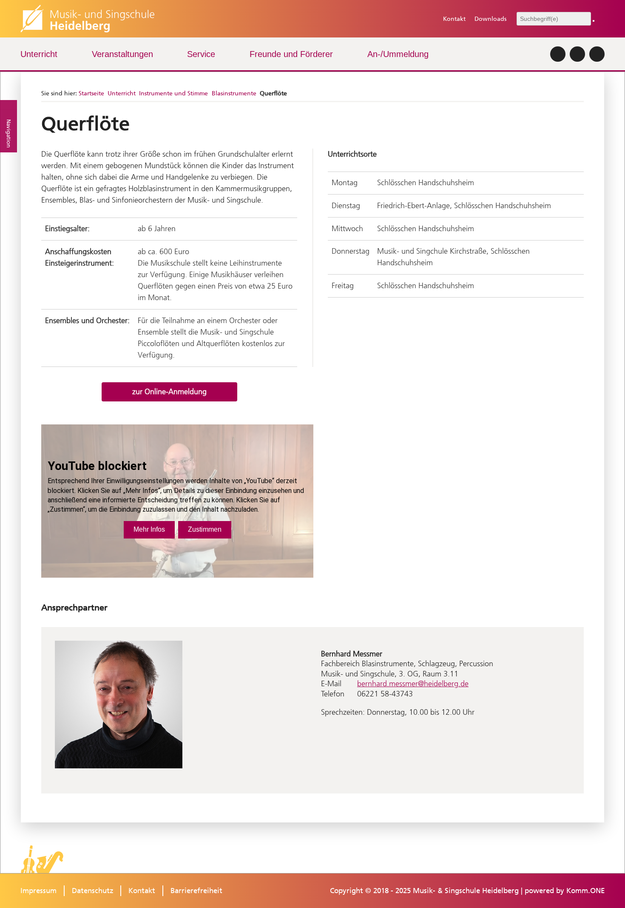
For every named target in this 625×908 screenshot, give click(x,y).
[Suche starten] (593, 21)
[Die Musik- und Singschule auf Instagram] (557, 54)
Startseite (91, 93)
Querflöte (273, 93)
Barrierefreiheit (196, 890)
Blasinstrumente (234, 93)
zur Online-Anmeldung (169, 391)
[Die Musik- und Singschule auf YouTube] (597, 54)
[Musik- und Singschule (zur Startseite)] (87, 19)
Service (201, 54)
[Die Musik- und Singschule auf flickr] (577, 54)
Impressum (38, 890)
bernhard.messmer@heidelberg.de (413, 683)
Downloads (490, 19)
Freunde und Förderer (291, 54)
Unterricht (38, 54)
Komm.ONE (585, 890)
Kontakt (454, 19)
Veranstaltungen (122, 54)
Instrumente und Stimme (173, 93)
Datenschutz (93, 890)
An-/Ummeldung (398, 54)
